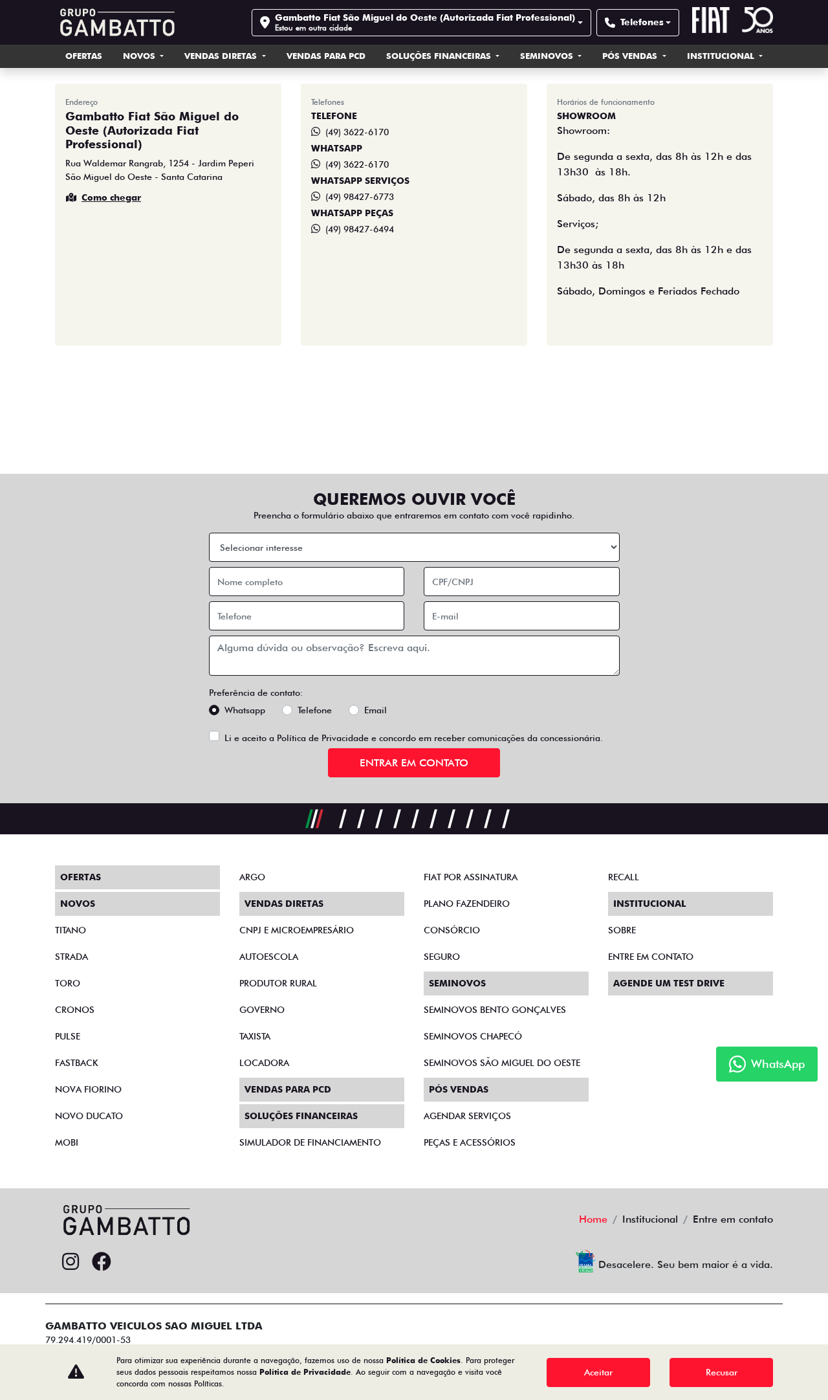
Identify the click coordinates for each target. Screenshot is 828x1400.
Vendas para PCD (326, 55)
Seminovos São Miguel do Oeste (502, 1063)
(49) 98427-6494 (359, 229)
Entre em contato (650, 956)
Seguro (442, 956)
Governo (262, 1010)
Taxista (254, 1036)
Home (593, 1219)
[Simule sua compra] (132, 1262)
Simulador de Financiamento (310, 1142)
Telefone (315, 710)
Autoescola (268, 956)
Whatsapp (244, 710)
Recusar (721, 1372)
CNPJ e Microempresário (296, 930)
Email (375, 710)
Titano (70, 930)
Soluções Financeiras (440, 55)
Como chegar (111, 197)
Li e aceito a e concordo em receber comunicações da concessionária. (413, 738)
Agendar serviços (467, 1116)
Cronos (74, 1010)
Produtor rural (278, 983)
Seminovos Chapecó (473, 1036)
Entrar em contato (414, 763)
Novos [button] (140, 55)
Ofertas (83, 55)
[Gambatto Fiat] (115, 22)
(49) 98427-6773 (359, 197)
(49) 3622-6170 (357, 132)
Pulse (67, 1036)
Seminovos (548, 55)
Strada (71, 956)
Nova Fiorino (88, 1089)
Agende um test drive (668, 983)
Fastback (76, 1063)
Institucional (722, 55)
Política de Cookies (423, 1360)
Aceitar (598, 1372)
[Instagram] (70, 1262)
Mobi (66, 1142)
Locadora (264, 1063)
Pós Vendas (631, 55)
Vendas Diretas (221, 55)
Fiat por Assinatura (471, 877)
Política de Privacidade (323, 738)
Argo (252, 877)
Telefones (642, 22)
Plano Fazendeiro (467, 903)
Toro (67, 983)
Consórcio (452, 930)
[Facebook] (101, 1262)
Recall (623, 877)
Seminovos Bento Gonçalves (495, 1010)
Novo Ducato (89, 1116)
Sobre (622, 930)
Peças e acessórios (470, 1142)
